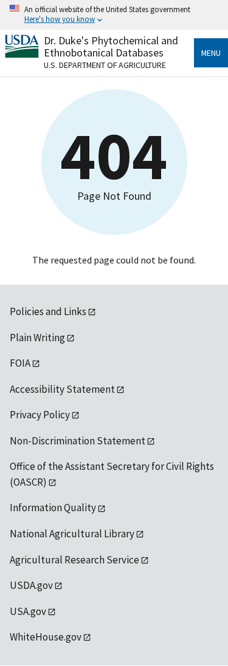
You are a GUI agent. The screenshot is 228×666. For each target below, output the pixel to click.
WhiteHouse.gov (45, 637)
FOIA (20, 363)
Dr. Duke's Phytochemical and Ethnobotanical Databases (111, 46)
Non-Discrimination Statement (77, 440)
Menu (211, 52)
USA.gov (28, 611)
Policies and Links (48, 311)
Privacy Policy (40, 414)
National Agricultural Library (72, 533)
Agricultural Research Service (74, 559)
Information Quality (53, 507)
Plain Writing (37, 337)
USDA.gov (31, 585)
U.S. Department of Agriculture (105, 64)
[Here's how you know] (114, 15)
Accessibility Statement (62, 389)
